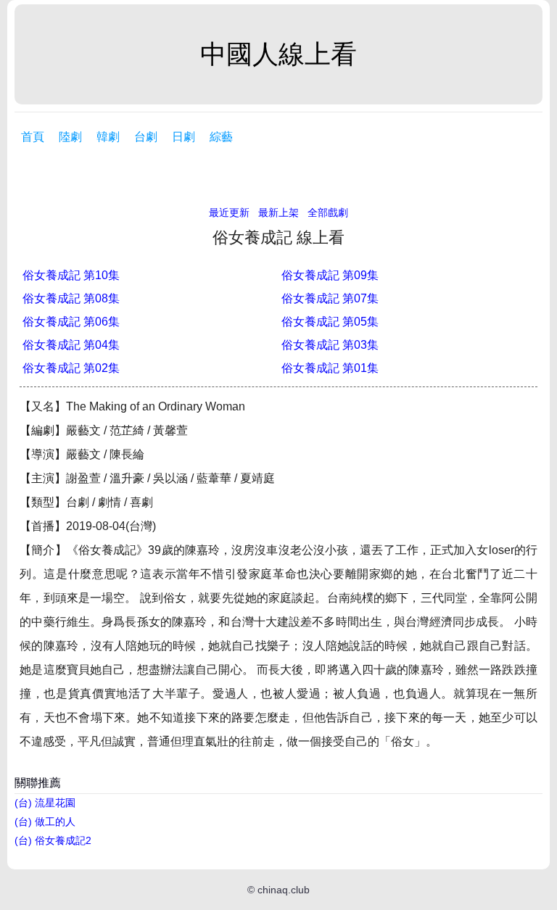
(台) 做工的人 (45, 821)
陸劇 (70, 137)
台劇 (145, 137)
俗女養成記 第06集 (71, 321)
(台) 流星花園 (45, 802)
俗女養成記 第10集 (71, 275)
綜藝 (221, 137)
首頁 (32, 137)
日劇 (183, 137)
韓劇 (108, 137)
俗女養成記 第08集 (71, 298)
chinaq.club (283, 889)
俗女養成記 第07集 (330, 298)
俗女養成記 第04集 (71, 345)
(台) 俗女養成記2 (53, 840)
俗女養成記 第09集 (330, 275)
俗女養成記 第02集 (71, 368)
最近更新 (229, 212)
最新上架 (278, 212)
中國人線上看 (278, 54)
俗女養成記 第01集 (330, 368)
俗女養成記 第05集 (330, 321)
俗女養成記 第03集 (330, 345)
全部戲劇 (328, 212)
